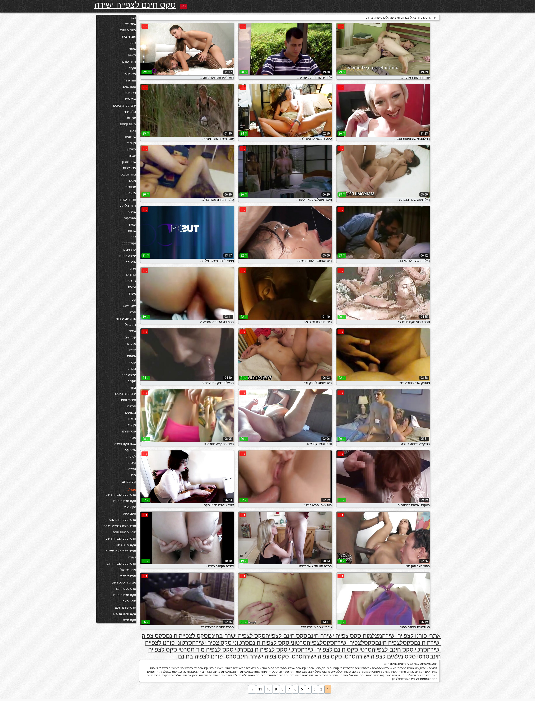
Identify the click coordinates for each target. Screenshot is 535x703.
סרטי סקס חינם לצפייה (399, 649)
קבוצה (132, 156)
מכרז (133, 438)
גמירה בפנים (127, 256)
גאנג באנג (129, 306)
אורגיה (132, 212)
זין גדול (131, 143)
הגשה (132, 469)
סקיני (132, 68)
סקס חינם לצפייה (286, 635)
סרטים (131, 406)
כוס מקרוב (129, 481)
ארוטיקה (130, 450)
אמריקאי (130, 24)
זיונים (132, 181)
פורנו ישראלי (128, 570)
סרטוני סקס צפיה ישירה (220, 642)
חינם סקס (129, 513)
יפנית (132, 350)
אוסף (132, 362)
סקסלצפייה (320, 642)
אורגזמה (130, 262)
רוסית (132, 43)
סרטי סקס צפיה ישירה (328, 656)
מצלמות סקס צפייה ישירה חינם (344, 635)
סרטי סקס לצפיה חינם (121, 564)
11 (260, 689)
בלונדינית (130, 112)
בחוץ (133, 387)
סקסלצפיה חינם (394, 642)
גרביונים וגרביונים (124, 105)
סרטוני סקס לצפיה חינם (278, 642)
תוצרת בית (129, 36)
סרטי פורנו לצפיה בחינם (207, 656)
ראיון (133, 130)
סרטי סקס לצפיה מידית (219, 649)
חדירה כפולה (127, 199)
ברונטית (130, 93)
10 (268, 689)
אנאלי (132, 49)
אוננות (132, 231)
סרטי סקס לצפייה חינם (121, 495)
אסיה (132, 224)
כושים (132, 419)
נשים (133, 268)
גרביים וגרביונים (125, 394)
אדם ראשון (129, 162)
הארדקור (130, 218)
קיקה (132, 300)
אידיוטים (130, 137)
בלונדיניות (129, 168)
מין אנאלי (130, 507)
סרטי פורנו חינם (125, 607)
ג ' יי (133, 237)
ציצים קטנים (128, 124)
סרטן (132, 312)
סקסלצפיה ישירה (354, 642)
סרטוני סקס (128, 576)
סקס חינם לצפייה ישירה (135, 5)
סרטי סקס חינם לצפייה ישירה (121, 554)
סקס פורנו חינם (126, 545)
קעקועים (130, 337)
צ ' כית (131, 281)
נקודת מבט (128, 243)
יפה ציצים (129, 250)
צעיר (133, 18)
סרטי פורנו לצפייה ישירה (120, 526)
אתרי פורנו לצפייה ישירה (411, 635)
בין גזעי (131, 193)
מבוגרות (130, 187)
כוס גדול (130, 325)
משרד (132, 293)
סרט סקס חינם (126, 589)
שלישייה (130, 99)
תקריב (132, 381)
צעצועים (130, 412)
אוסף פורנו (129, 431)
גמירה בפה (128, 375)
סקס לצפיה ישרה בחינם (236, 635)
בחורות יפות (128, 30)
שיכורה (131, 463)
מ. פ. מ (131, 344)
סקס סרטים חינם (124, 501)
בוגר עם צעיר (127, 174)
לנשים (132, 55)
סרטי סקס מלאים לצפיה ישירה (392, 656)
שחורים (131, 275)
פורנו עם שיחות (126, 318)
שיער (132, 331)
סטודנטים (129, 87)
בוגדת (132, 369)
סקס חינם (129, 620)
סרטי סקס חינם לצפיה (121, 520)
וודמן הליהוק (128, 206)
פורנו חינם (129, 601)
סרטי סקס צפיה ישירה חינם (269, 656)
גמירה (132, 287)
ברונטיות (130, 74)
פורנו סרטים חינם (124, 532)
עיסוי (133, 475)
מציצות (131, 118)
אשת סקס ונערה (125, 444)
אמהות (131, 356)
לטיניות (131, 456)
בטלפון (131, 149)
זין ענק (131, 425)
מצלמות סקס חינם (124, 582)
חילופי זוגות (128, 400)
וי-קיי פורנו (129, 62)
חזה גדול (130, 80)
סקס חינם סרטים (124, 614)
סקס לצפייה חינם (187, 635)
